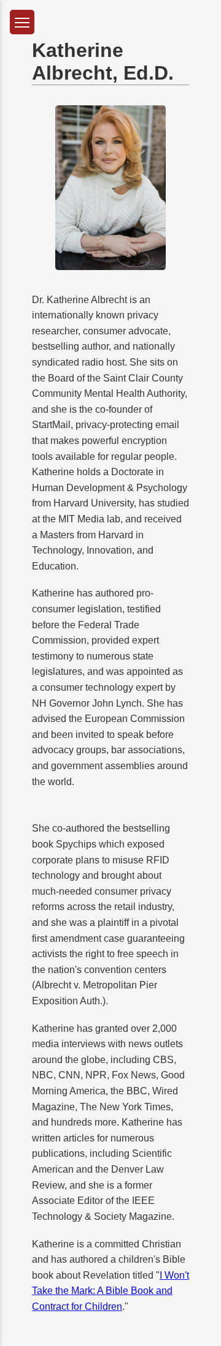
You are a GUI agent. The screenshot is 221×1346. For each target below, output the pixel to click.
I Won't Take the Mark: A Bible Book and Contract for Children (110, 1291)
